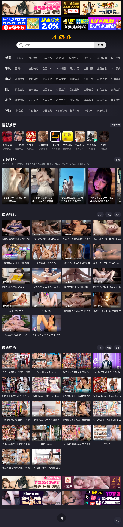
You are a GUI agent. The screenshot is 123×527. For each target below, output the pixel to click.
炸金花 (88, 58)
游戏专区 (61, 58)
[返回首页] (117, 520)
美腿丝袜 (75, 89)
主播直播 (102, 68)
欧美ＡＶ (47, 68)
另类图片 (116, 89)
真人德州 (33, 58)
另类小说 (88, 100)
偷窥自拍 (20, 89)
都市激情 (20, 100)
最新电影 (9, 347)
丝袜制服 (88, 68)
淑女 (109, 347)
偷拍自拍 (33, 79)
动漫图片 (61, 89)
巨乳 (109, 214)
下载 (118, 159)
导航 (8, 111)
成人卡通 (47, 79)
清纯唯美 (88, 89)
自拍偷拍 (33, 68)
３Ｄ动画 (61, 68)
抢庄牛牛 (116, 58)
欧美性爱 (61, 79)
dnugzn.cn (61, 37)
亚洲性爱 (20, 79)
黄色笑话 (102, 100)
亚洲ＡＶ (20, 68)
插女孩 (19, 110)
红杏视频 (75, 110)
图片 (8, 89)
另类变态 (116, 79)
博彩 (8, 58)
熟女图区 (102, 89)
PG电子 (20, 58)
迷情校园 (75, 100)
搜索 (100, 45)
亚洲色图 (33, 89)
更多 (118, 214)
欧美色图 (47, 89)
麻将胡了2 (74, 58)
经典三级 (88, 79)
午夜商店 (33, 110)
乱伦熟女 (102, 79)
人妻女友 (47, 100)
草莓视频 (47, 110)
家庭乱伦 (33, 100)
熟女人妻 (75, 68)
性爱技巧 (116, 100)
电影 (8, 79)
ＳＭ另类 (116, 68)
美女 (100, 214)
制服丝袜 (75, 79)
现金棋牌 (102, 58)
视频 (8, 68)
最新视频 (9, 214)
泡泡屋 (88, 110)
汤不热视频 (61, 110)
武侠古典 (61, 100)
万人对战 (47, 58)
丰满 (100, 347)
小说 (8, 100)
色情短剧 (102, 110)
